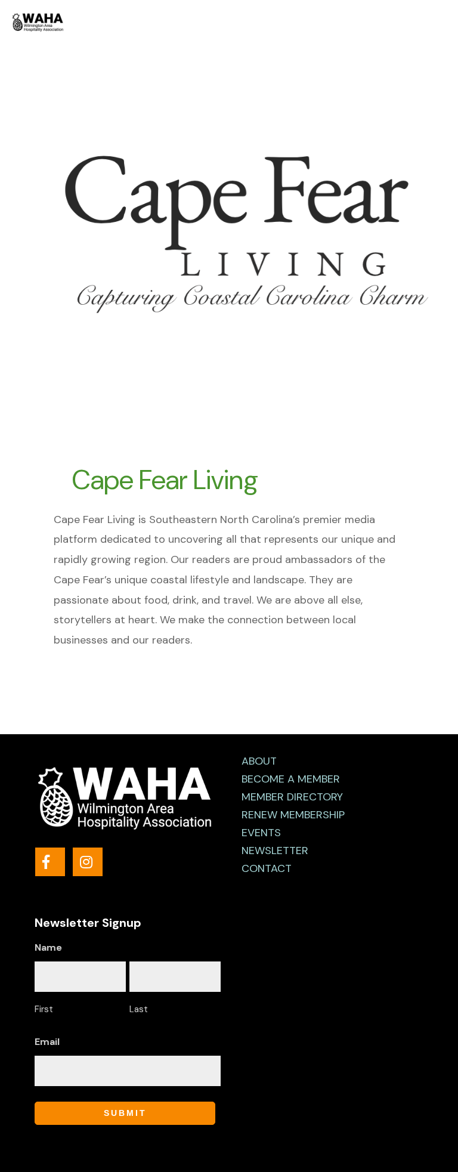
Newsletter (275, 850)
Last (138, 1009)
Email (47, 1041)
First (44, 1009)
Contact (267, 868)
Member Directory (292, 797)
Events (261, 832)
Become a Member (291, 779)
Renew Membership (293, 815)
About (259, 761)
